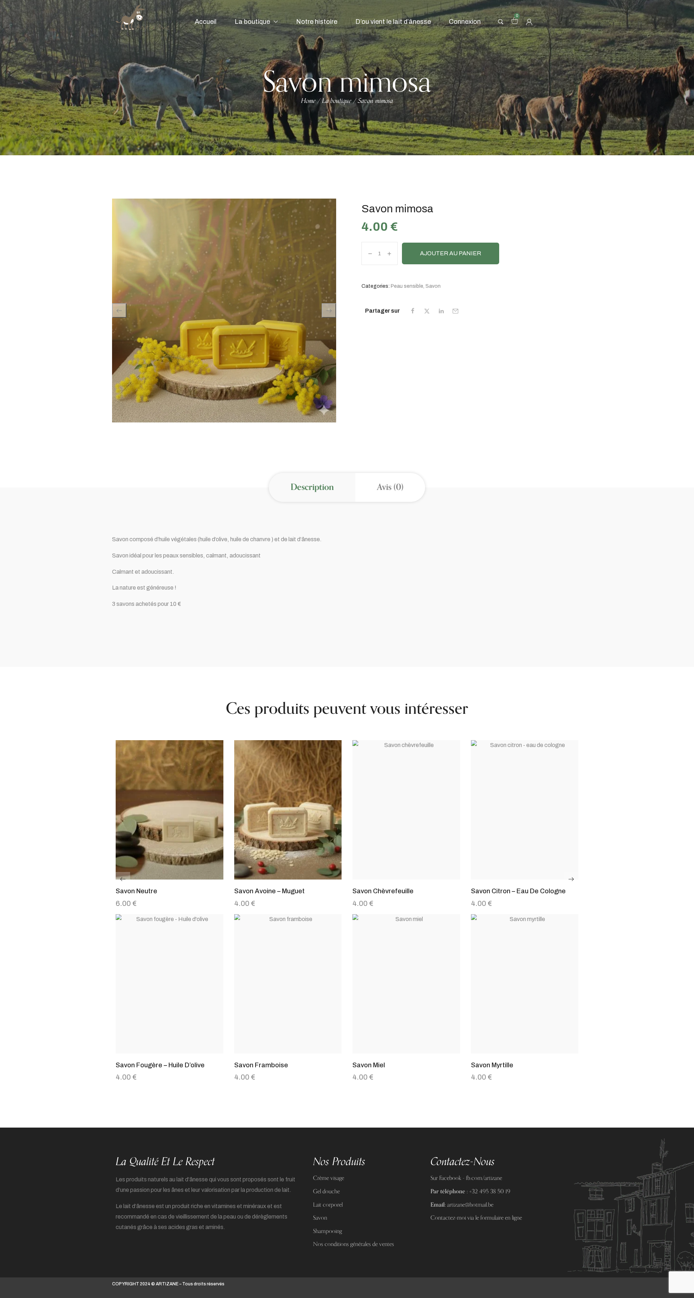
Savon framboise (261, 1065)
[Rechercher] (501, 22)
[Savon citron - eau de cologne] (525, 810)
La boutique (336, 101)
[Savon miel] (406, 984)
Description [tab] (312, 487)
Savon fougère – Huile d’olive (160, 1065)
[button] (169, 876)
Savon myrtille (492, 1065)
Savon (433, 286)
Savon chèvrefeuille (383, 891)
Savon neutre (136, 891)
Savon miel (368, 1065)
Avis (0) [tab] (390, 487)
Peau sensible (407, 286)
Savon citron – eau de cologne (518, 891)
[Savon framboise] (288, 984)
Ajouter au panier (450, 253)
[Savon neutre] (169, 810)
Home (308, 101)
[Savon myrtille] (525, 984)
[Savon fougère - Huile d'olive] (169, 984)
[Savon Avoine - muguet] (288, 810)
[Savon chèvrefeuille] (406, 810)
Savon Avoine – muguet (269, 891)
